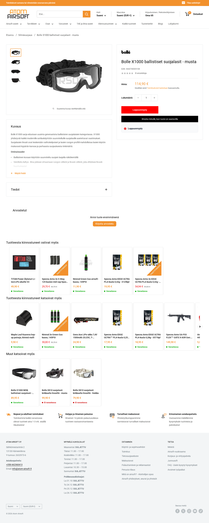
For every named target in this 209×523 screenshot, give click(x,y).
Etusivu (10, 35)
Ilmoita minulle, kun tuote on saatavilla (160, 119)
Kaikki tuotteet (129, 24)
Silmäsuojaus (25, 35)
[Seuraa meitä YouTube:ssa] (195, 511)
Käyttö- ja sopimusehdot (133, 447)
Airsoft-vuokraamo (177, 451)
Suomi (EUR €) (29, 506)
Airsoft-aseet (12, 24)
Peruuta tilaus (128, 469)
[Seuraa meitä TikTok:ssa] (201, 511)
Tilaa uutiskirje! (193, 3)
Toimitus (126, 451)
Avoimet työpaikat (176, 469)
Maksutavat (127, 460)
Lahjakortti (173, 24)
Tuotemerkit (147, 24)
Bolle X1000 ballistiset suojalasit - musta (58, 35)
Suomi (10, 506)
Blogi (160, 24)
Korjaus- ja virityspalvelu (179, 456)
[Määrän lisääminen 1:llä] (154, 98)
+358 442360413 (14, 464)
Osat (47, 24)
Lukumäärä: (127, 98)
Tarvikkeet (32, 24)
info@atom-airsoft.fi (22, 469)
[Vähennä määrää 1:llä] (138, 98)
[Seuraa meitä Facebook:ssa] (177, 511)
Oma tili (149, 15)
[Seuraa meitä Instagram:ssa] (189, 511)
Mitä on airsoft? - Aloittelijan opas (137, 474)
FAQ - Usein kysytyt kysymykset (182, 465)
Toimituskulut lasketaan (157, 88)
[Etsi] (86, 14)
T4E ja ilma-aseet (85, 24)
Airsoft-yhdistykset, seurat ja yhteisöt (139, 479)
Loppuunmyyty (140, 110)
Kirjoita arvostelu (104, 223)
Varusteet (63, 24)
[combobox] (60, 14)
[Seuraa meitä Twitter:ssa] (183, 511)
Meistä (171, 447)
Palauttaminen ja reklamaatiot (136, 465)
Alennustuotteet (106, 24)
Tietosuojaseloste (130, 456)
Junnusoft (173, 460)
